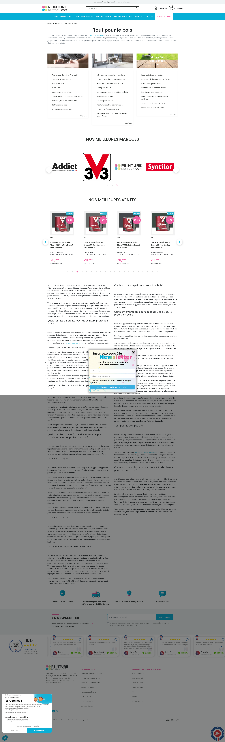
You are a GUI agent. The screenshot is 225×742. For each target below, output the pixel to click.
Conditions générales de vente (91, 673)
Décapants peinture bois (62, 109)
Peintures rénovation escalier (108, 109)
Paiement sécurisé (87, 687)
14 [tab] (128, 271)
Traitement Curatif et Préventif (64, 75)
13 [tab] (124, 271)
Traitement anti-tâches (61, 79)
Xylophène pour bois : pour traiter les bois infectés (112, 114)
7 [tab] (96, 271)
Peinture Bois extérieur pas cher (157, 61)
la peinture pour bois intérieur (147, 452)
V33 (133, 692)
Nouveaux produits (138, 678)
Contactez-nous (137, 687)
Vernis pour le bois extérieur (152, 107)
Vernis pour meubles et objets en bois (112, 92)
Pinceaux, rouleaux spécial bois (64, 100)
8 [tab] (100, 271)
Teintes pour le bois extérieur (153, 103)
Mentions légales (87, 706)
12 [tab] (119, 271)
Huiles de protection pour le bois (110, 83)
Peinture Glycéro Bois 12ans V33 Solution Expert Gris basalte (95, 245)
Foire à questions (87, 701)
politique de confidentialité (130, 625)
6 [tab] (91, 271)
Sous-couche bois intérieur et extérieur (68, 96)
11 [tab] (114, 271)
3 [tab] (117, 185)
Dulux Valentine (137, 701)
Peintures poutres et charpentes (110, 105)
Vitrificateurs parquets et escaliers (111, 75)
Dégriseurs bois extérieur (151, 92)
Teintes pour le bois (105, 96)
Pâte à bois (56, 87)
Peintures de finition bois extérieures (156, 79)
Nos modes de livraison (89, 692)
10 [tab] (110, 271)
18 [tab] (147, 271)
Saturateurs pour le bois (151, 83)
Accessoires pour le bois (62, 92)
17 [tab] (142, 271)
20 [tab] (157, 271)
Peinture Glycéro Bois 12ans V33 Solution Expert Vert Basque (162, 245)
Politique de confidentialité (90, 683)
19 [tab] (152, 271)
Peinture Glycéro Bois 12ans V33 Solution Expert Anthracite (128, 245)
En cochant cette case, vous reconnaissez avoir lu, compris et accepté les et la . (139, 624)
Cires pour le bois (104, 87)
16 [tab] (138, 271)
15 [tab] (133, 271)
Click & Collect (86, 697)
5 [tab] (86, 271)
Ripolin (134, 697)
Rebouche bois (58, 83)
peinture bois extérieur (74, 343)
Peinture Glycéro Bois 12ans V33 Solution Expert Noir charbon (61, 245)
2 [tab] (112, 185)
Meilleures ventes (138, 683)
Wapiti (90, 720)
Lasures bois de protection (152, 75)
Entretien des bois (59, 105)
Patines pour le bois (105, 100)
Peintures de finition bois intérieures (111, 79)
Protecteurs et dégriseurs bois (154, 87)
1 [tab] (107, 185)
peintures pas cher (95, 35)
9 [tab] (105, 271)
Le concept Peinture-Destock (91, 678)
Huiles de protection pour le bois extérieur (154, 97)
